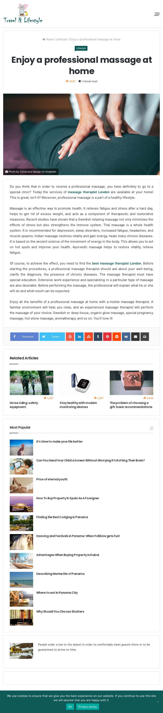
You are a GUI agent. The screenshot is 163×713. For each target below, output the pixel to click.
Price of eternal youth (51, 479)
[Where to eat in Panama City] (21, 599)
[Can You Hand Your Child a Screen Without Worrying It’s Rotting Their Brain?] (21, 466)
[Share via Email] (135, 336)
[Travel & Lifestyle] (23, 13)
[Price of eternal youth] (21, 485)
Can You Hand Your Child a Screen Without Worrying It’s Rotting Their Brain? (90, 460)
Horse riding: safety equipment (24, 405)
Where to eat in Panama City (57, 593)
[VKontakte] (126, 336)
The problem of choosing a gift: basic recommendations (131, 405)
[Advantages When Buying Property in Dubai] (21, 561)
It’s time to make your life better (59, 441)
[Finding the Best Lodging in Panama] (21, 523)
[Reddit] (116, 336)
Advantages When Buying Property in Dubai (67, 555)
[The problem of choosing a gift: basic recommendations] (131, 383)
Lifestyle (61, 39)
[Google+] (70, 336)
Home (49, 39)
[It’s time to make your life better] (21, 448)
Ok (70, 706)
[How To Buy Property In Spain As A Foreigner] (21, 504)
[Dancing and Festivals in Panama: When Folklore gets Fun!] (21, 542)
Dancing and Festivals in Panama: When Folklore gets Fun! (78, 536)
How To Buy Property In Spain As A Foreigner (67, 498)
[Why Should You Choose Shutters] (21, 618)
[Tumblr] (98, 336)
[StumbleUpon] (88, 336)
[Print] (145, 336)
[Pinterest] (107, 336)
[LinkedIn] (79, 336)
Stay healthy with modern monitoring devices (78, 405)
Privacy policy (87, 706)
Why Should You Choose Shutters (60, 611)
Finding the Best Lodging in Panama (62, 517)
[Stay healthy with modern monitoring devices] (81, 383)
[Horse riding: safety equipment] (31, 383)
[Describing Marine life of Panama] (21, 580)
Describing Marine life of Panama (60, 574)
